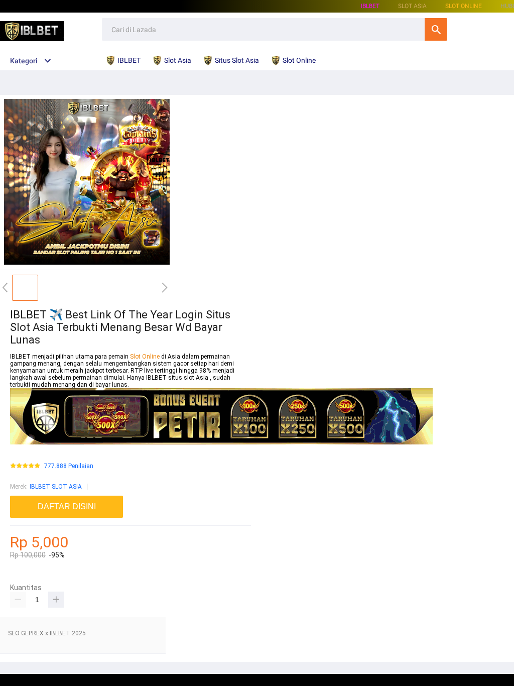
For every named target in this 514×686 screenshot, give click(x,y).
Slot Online (463, 6)
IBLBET (370, 6)
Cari (436, 29)
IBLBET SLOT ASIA (56, 486)
